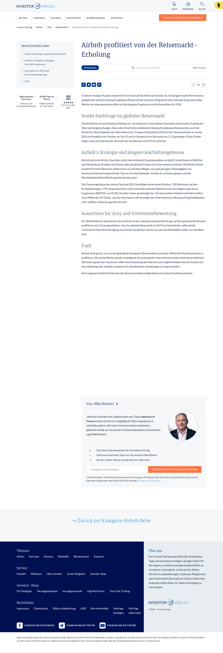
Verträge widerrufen (134, 610)
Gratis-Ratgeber (76, 573)
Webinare (36, 573)
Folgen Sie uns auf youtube (121, 625)
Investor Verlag (24, 27)
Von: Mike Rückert (100, 404)
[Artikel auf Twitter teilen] (89, 85)
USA (49, 27)
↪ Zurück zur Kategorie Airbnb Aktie (111, 520)
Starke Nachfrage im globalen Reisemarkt (45, 54)
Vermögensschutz (72, 591)
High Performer (96, 591)
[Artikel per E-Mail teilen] (94, 85)
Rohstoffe (74, 17)
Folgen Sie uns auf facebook (39, 625)
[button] (219, 5)
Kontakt (21, 573)
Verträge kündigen (118, 610)
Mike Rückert (199, 67)
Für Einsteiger (24, 591)
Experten (117, 17)
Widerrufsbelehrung (64, 608)
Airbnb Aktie (62, 27)
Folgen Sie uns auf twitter (80, 625)
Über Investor (54, 573)
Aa (198, 84)
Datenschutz (41, 608)
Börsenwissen (96, 17)
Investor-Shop (98, 573)
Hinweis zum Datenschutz (149, 480)
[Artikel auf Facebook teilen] (83, 85)
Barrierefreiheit (99, 608)
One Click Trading (120, 591)
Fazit (27, 81)
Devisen (56, 17)
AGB (83, 608)
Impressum (23, 608)
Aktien (23, 17)
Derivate (39, 17)
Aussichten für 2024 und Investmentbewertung (37, 72)
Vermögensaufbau (47, 591)
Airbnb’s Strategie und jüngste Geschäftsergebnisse (39, 62)
